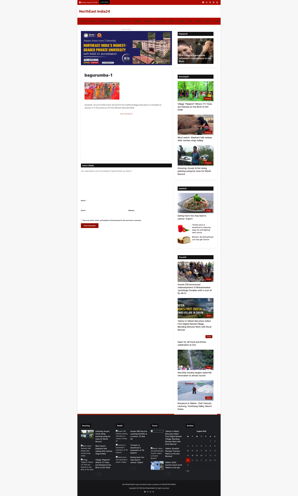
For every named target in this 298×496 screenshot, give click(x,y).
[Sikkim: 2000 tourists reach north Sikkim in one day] (157, 465)
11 (192, 451)
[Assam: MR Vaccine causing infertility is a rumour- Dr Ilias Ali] (122, 436)
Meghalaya (125, 21)
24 (188, 460)
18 (192, 455)
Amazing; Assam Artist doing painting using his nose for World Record (194, 171)
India (190, 21)
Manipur (137, 21)
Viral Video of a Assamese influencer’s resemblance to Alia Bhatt (195, 58)
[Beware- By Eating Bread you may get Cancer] (184, 240)
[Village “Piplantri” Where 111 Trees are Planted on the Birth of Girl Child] (87, 465)
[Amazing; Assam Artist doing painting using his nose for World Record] (87, 434)
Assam (92, 21)
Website (131, 210)
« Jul (187, 471)
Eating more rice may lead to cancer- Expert (137, 459)
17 (188, 455)
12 (197, 451)
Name (83, 200)
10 (188, 451)
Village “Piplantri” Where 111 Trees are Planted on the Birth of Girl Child (195, 107)
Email (83, 210)
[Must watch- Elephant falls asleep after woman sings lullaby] (87, 451)
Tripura (181, 21)
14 (206, 451)
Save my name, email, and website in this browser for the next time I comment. (112, 220)
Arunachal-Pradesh (107, 21)
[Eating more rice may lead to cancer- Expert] (122, 460)
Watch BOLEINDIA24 (126, 114)
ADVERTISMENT (126, 29)
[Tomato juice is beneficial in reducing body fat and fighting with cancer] (184, 228)
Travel (208, 21)
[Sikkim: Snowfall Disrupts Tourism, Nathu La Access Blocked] (157, 453)
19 (197, 455)
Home (83, 21)
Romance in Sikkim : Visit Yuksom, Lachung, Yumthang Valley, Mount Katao (195, 406)
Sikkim (171, 21)
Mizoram (149, 21)
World (198, 21)
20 (201, 455)
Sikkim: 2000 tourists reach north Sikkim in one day (173, 465)
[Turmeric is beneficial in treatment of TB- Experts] (122, 449)
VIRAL (216, 21)
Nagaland (160, 21)
